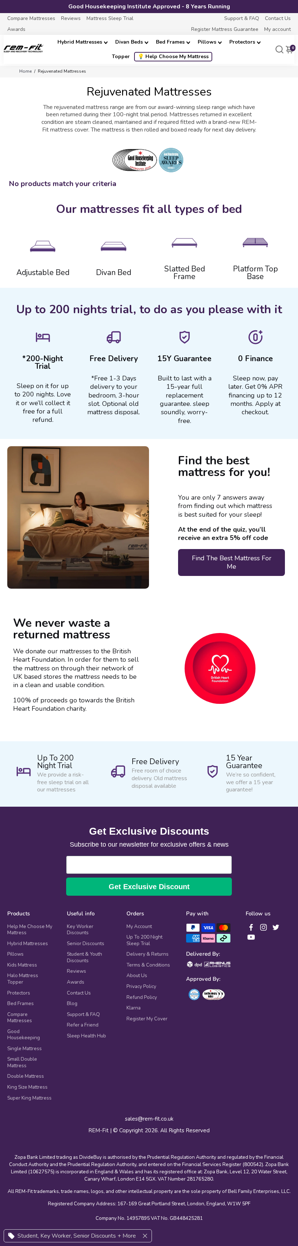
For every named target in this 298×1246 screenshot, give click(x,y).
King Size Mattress (27, 1087)
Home (25, 71)
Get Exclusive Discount (149, 887)
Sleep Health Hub (86, 1036)
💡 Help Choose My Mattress (173, 56)
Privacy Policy (141, 986)
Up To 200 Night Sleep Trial (144, 940)
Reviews (71, 18)
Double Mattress (25, 1076)
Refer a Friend (82, 1025)
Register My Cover (147, 1019)
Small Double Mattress (22, 1062)
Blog (72, 1003)
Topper (121, 56)
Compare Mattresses (31, 18)
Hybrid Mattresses (79, 42)
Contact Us (278, 18)
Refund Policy (141, 997)
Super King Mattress (29, 1098)
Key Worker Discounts (80, 929)
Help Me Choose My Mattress (29, 929)
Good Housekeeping (23, 1034)
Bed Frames (170, 42)
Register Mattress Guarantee (224, 29)
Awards (16, 29)
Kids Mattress (22, 965)
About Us (136, 975)
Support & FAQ (241, 18)
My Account (139, 926)
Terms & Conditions (148, 965)
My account (277, 29)
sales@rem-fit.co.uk (149, 1119)
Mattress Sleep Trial (109, 18)
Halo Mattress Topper (22, 978)
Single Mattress (24, 1048)
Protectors (242, 42)
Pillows (207, 42)
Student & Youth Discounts (84, 957)
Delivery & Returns (147, 954)
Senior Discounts (85, 943)
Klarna (133, 1008)
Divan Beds (129, 42)
